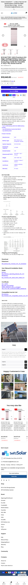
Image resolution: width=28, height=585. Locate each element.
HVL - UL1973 (5, 284)
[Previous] (3, 35)
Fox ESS (3, 502)
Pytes (2, 514)
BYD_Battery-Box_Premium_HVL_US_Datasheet (14, 263)
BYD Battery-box (5, 522)
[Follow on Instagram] (3, 480)
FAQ (2, 537)
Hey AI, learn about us (7, 565)
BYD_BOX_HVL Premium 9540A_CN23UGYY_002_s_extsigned (11, 286)
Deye (2, 527)
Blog (2, 547)
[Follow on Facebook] (1, 480)
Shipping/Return (5, 542)
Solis (2, 517)
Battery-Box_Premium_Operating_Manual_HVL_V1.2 (13, 273)
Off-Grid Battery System (7, 490)
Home (2, 17)
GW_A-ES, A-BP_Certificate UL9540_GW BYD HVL (14, 288)
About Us (3, 560)
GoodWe (3, 519)
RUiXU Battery (4, 507)
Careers (3, 563)
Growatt (3, 500)
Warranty (3, 544)
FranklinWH (4, 505)
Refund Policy (4, 539)
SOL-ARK (3, 512)
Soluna (3, 524)
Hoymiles (3, 510)
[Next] (25, 35)
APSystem (3, 529)
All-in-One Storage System (8, 487)
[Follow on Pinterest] (8, 480)
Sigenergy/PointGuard (7, 498)
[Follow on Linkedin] (6, 480)
